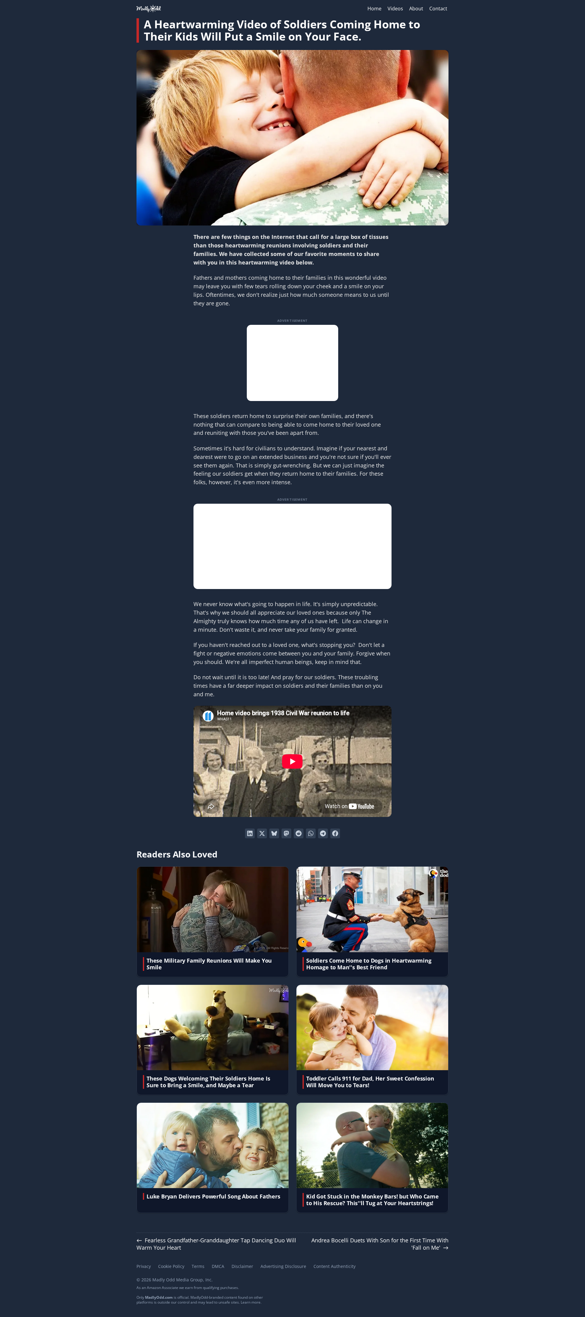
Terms (198, 1266)
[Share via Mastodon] (286, 833)
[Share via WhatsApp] (311, 833)
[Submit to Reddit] (298, 833)
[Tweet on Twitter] (262, 833)
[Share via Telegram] (323, 833)
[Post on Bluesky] (274, 833)
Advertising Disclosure (283, 1266)
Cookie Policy (171, 1266)
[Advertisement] (292, 363)
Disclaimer (242, 1266)
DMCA (218, 1266)
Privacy (143, 1266)
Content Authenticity (335, 1266)
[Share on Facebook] (335, 833)
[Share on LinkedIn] (250, 833)
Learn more (251, 1302)
